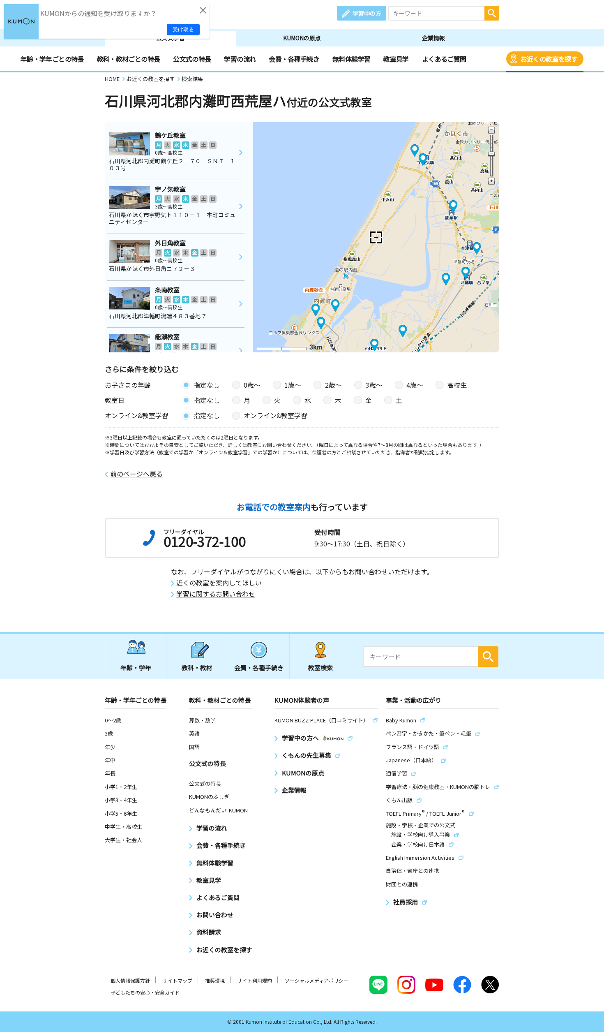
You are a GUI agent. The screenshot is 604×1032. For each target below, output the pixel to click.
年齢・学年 (135, 667)
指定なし (207, 385)
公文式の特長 (192, 59)
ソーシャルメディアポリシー (316, 980)
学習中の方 (367, 13)
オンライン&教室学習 (275, 415)
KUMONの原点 (302, 38)
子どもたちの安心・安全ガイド (145, 992)
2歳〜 (333, 385)
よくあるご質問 (444, 59)
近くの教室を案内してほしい (219, 582)
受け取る (183, 29)
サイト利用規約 (254, 980)
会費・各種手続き (294, 59)
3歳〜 (374, 385)
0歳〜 (252, 385)
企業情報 (433, 38)
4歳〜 (414, 385)
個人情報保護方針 (130, 980)
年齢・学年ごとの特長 (52, 59)
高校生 (457, 385)
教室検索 (320, 667)
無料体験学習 (351, 59)
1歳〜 (292, 385)
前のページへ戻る (136, 474)
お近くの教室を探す (549, 59)
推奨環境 (215, 980)
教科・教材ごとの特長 (128, 59)
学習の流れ (240, 59)
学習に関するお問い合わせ (215, 594)
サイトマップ (177, 980)
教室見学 (395, 59)
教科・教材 (197, 667)
